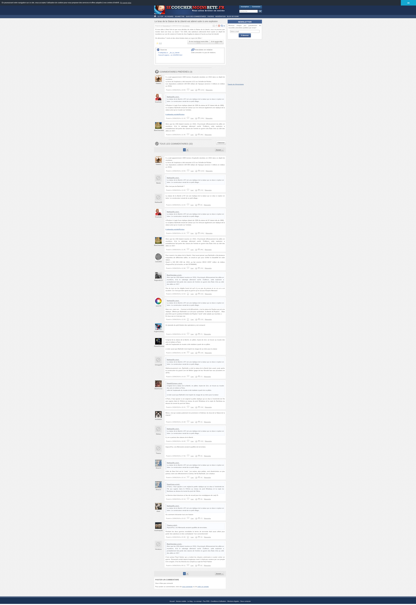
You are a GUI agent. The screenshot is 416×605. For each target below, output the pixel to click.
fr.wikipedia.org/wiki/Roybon (175, 114)
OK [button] (408, 3)
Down (199, 90)
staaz (158, 511)
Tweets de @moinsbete (236, 84)
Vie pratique (185, 26)
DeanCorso (158, 388)
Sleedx (158, 183)
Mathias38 (170, 97)
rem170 (158, 306)
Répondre (209, 90)
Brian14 (158, 468)
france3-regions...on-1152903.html (170, 55)
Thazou (158, 453)
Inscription (245, 6)
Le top (160, 16)
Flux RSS (206, 601)
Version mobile (181, 601)
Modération (220, 16)
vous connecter (187, 586)
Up (196, 90)
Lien (192, 90)
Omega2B (158, 365)
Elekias (158, 434)
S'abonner (221, 143)
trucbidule (158, 419)
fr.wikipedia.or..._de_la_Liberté (168, 52)
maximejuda (158, 530)
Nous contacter (245, 601)
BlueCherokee (159, 130)
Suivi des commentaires (196, 16)
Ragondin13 (166, 26)
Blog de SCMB (233, 16)
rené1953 (158, 262)
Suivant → (219, 150)
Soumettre (179, 16)
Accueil (172, 601)
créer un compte (203, 586)
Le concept (198, 601)
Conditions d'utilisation (218, 601)
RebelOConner (159, 346)
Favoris (210, 16)
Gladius (158, 83)
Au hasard (169, 16)
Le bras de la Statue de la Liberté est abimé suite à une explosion (186, 21)
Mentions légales (233, 601)
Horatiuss (158, 549)
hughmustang (158, 331)
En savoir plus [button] (125, 3)
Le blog (190, 601)
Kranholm (158, 102)
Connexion (256, 6)
